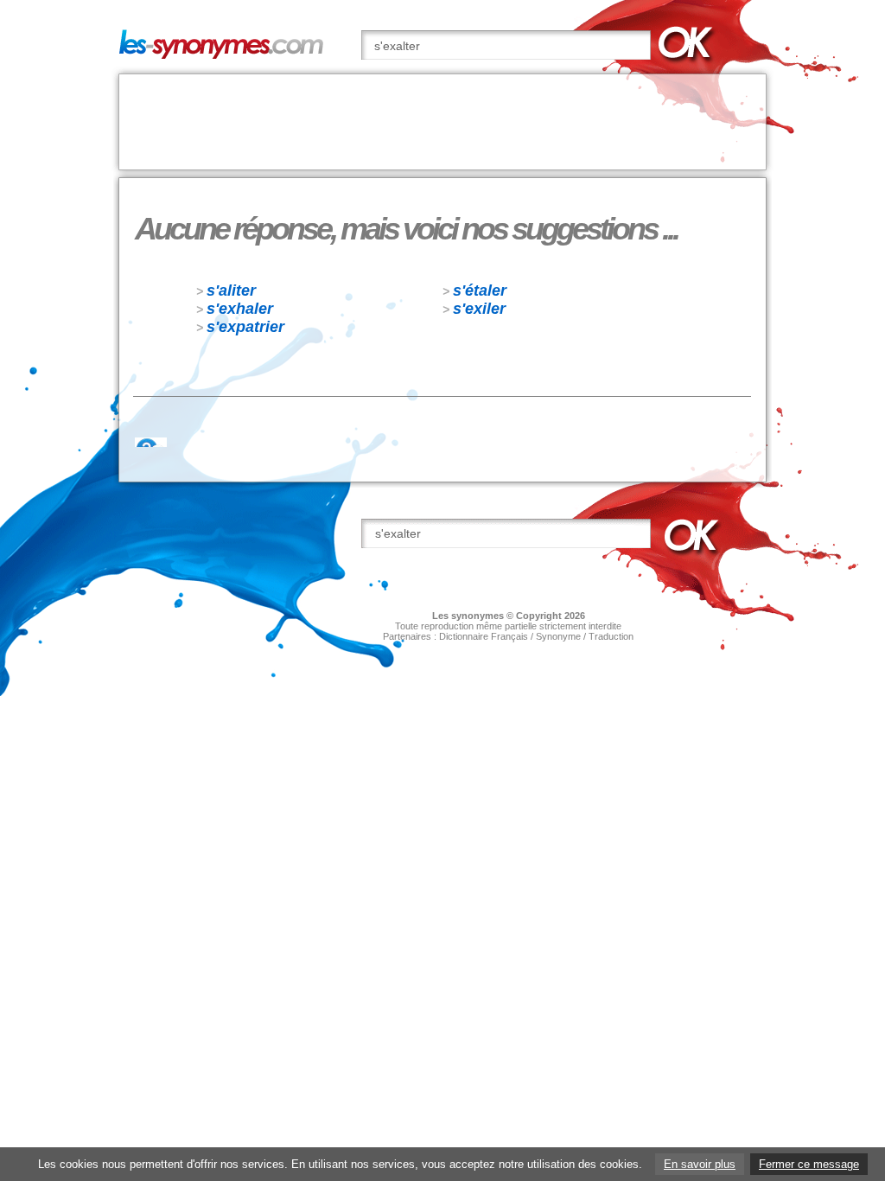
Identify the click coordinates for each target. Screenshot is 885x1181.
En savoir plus (699, 1164)
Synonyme (558, 636)
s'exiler (479, 308)
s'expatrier (245, 326)
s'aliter (231, 290)
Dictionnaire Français (483, 636)
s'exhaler (240, 308)
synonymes (477, 615)
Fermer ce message (809, 1164)
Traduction (611, 636)
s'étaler (479, 290)
